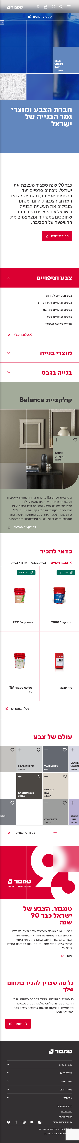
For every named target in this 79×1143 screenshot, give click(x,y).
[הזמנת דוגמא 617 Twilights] (46, 750)
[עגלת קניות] (45, 7)
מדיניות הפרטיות (64, 1106)
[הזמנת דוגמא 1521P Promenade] (20, 750)
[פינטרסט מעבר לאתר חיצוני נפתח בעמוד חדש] (8, 1122)
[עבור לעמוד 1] (55, 832)
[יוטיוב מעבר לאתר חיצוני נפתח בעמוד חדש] (32, 1122)
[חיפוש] (61, 7)
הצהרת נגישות (65, 1116)
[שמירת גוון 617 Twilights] (65, 750)
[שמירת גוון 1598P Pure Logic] (12, 750)
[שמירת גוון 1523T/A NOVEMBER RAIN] (12, 803)
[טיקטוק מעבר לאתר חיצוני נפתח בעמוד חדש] (39, 1122)
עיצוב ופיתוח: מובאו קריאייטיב (58, 1133)
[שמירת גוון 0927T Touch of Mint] (75, 440)
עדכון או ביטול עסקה (62, 1122)
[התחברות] (38, 7)
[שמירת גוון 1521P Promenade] (38, 750)
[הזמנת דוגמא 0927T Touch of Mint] (57, 440)
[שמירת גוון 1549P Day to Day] (65, 776)
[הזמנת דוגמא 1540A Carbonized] (20, 776)
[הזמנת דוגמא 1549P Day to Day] (46, 776)
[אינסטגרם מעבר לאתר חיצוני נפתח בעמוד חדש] (24, 1122)
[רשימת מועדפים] (53, 7)
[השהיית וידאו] (2, 22)
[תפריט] (68, 7)
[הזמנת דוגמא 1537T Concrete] (46, 803)
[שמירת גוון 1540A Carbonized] (38, 776)
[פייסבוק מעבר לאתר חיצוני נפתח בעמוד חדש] (16, 1122)
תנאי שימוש (66, 1111)
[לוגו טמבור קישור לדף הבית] (15, 7)
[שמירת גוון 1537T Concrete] (65, 803)
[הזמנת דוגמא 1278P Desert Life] (73, 803)
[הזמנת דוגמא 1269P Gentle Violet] (73, 750)
